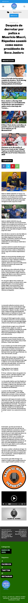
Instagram (7, 576)
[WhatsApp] (17, 166)
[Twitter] (8, 166)
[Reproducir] (3, 504)
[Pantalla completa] (24, 504)
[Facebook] (3, 166)
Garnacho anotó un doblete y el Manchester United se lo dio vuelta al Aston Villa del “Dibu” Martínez (7, 534)
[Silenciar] (22, 504)
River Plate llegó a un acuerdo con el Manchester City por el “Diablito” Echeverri (21, 534)
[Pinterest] (12, 166)
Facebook (6, 564)
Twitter (6, 570)
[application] (14, 498)
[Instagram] (2, 573)
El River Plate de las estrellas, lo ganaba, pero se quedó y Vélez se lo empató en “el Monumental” (13, 127)
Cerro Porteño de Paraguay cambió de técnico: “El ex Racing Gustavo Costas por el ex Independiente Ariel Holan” (13, 81)
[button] (14, 498)
